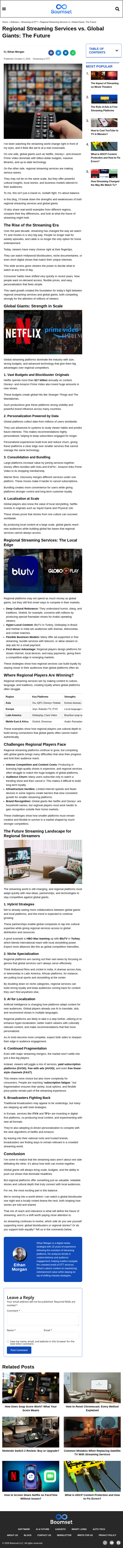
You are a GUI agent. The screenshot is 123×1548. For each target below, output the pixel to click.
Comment (13, 1311)
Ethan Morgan (19, 1267)
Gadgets (60, 1529)
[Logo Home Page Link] (61, 8)
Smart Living (79, 1529)
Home (5, 22)
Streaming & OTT (29, 22)
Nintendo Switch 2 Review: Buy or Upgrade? (30, 1450)
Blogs (27, 1535)
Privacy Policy (107, 1535)
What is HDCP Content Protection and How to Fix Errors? (105, 158)
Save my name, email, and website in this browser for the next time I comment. (42, 1342)
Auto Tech (99, 1529)
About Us (12, 1535)
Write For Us (85, 1535)
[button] (5, 9)
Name (11, 1330)
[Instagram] (105, 1542)
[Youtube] (112, 1542)
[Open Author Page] (19, 1253)
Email (48, 1330)
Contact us (44, 1535)
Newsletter (64, 1535)
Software (14, 22)
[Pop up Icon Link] (117, 9)
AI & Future (42, 1529)
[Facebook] (118, 1542)
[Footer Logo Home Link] (61, 1519)
